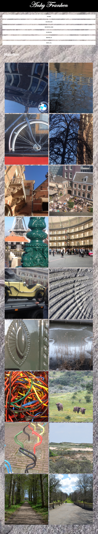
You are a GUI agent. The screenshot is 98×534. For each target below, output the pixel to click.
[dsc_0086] (71, 448)
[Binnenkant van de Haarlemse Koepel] (71, 242)
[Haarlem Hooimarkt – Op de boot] (26, 139)
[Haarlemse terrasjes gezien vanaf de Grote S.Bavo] (71, 191)
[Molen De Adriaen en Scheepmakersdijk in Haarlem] (26, 242)
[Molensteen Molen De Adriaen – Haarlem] (71, 293)
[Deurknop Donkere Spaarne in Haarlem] (26, 345)
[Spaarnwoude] (71, 345)
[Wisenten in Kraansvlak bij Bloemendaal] (71, 396)
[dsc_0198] (26, 499)
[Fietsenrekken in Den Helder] (26, 448)
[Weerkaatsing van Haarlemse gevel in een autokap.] (26, 88)
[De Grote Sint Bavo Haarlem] (71, 139)
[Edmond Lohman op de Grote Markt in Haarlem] (26, 293)
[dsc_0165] (71, 499)
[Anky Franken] (49, 5)
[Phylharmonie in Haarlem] (26, 191)
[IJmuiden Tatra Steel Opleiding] (26, 396)
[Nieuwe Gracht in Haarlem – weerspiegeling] (71, 88)
